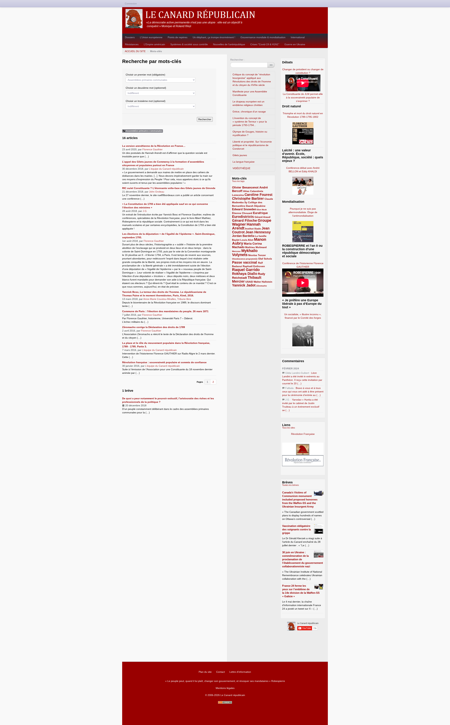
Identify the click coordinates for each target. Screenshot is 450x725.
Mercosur (236, 251)
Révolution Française (303, 434)
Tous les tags (238, 181)
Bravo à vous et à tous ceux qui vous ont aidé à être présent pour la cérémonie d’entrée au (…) (302, 391)
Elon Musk (262, 210)
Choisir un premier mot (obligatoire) (145, 74)
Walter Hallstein (263, 281)
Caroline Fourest (258, 195)
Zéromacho (261, 286)
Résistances (132, 44)
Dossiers (130, 37)
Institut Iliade (253, 228)
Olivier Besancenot (245, 187)
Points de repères (177, 37)
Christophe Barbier (248, 198)
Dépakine (259, 205)
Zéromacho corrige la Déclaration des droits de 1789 (153, 327)
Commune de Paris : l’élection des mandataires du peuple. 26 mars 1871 (165, 311)
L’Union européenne (151, 37)
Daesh (249, 205)
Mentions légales (225, 688)
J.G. (145, 211)
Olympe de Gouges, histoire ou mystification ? (250, 133)
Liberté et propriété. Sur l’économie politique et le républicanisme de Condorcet (252, 145)
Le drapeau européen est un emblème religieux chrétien (248, 103)
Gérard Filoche (244, 220)
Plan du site (205, 671)
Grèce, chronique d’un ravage (249, 111)
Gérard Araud (262, 217)
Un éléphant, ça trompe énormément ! (214, 37)
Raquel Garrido (246, 269)
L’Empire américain (154, 44)
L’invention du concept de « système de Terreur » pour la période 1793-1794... (250, 122)
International (298, 37)
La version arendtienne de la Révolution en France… (153, 145)
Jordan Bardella (243, 236)
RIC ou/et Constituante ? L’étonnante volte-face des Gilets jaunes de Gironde (168, 188)
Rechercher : (237, 59)
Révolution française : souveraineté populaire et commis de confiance (164, 362)
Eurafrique (260, 213)
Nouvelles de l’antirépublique (229, 44)
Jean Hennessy (258, 232)
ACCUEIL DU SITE (135, 51)
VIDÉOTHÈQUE (241, 168)
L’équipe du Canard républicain (166, 168)
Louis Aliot (246, 239)
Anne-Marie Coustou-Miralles (159, 299)
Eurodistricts (243, 217)
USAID (249, 281)
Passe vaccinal (245, 262)
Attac (246, 191)
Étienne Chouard (242, 213)
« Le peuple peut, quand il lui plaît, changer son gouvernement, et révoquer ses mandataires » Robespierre (225, 681)
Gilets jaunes (240, 155)
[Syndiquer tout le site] (225, 702)
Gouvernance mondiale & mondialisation (262, 37)
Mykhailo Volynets (245, 252)
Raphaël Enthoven (254, 266)
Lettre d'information (240, 671)
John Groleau (156, 191)
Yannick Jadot (244, 285)
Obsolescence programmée (245, 259)
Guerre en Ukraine (294, 44)
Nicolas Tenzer (257, 255)
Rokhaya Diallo (244, 274)
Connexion (131, 3)
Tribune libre (184, 299)
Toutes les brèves (290, 485)
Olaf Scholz (265, 258)
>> (271, 65)
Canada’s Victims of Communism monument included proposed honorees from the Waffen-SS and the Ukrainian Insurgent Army (299, 499)
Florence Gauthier (152, 149)
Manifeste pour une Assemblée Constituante (250, 93)
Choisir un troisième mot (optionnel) (145, 101)
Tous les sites (288, 428)
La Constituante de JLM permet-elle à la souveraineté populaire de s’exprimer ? (303, 97)
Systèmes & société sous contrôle (189, 44)
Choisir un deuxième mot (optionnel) (146, 87)
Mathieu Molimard (256, 247)
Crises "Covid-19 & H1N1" (264, 44)
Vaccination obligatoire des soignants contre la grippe (296, 529)
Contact (220, 671)
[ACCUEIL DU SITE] (225, 18)
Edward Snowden (244, 209)
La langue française (244, 161)
